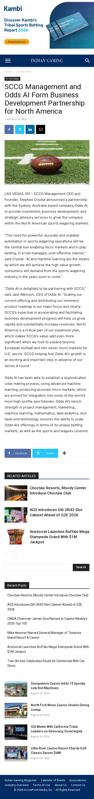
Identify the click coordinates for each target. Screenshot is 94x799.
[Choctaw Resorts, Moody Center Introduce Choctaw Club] (16, 493)
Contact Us (78, 785)
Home (9, 71)
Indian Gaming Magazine (21, 780)
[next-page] (15, 554)
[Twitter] (19, 129)
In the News (24, 71)
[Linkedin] (30, 129)
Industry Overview (17, 785)
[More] (64, 453)
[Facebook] (9, 129)
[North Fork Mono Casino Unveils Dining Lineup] (16, 710)
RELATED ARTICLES (21, 476)
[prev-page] (7, 554)
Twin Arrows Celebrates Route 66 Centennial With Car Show (46, 663)
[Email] (40, 129)
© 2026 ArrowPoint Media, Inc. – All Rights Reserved (47, 790)
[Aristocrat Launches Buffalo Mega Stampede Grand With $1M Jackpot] (16, 537)
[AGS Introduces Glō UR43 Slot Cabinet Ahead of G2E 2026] (16, 515)
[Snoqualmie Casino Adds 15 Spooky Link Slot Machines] (16, 689)
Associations (77, 780)
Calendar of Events (53, 780)
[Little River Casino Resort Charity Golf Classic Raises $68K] (16, 754)
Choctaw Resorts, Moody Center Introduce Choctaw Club (48, 595)
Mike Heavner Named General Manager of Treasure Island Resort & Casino (44, 635)
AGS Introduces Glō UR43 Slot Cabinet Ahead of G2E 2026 (44, 607)
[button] (7, 61)
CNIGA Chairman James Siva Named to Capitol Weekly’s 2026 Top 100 (47, 621)
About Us (61, 785)
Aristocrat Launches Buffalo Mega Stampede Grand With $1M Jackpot (59, 536)
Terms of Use (41, 785)
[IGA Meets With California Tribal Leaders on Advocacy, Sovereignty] (16, 732)
